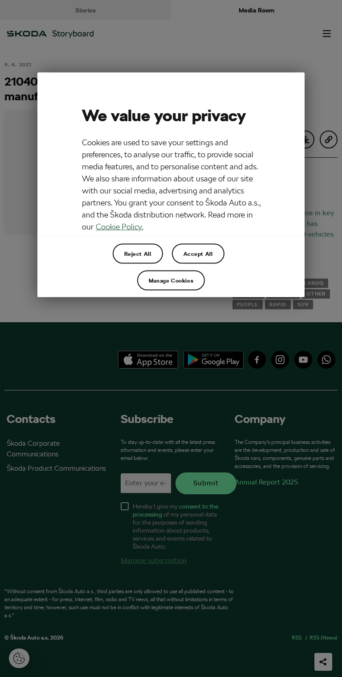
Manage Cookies (171, 279)
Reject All (137, 253)
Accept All (198, 253)
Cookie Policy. (119, 226)
